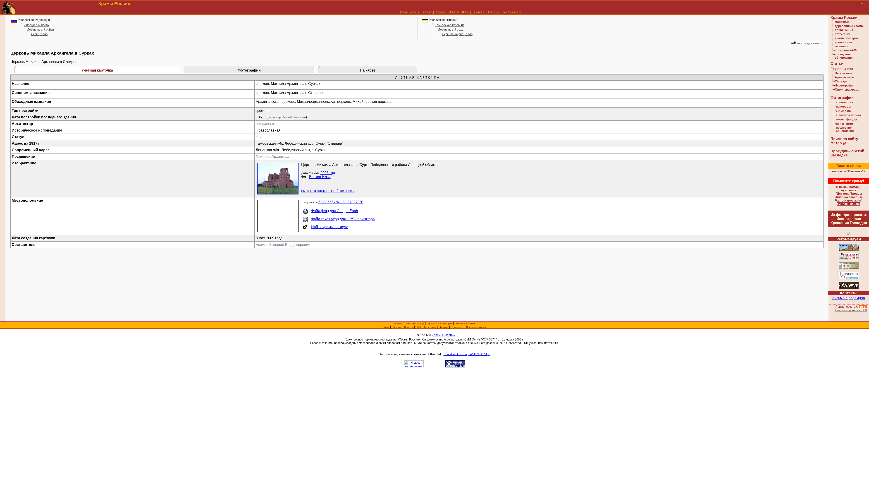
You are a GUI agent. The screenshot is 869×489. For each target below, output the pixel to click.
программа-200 (846, 50)
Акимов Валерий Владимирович (283, 245)
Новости (454, 12)
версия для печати (809, 43)
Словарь (841, 81)
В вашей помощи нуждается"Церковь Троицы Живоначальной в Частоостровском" (848, 193)
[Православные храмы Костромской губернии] (848, 259)
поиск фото (844, 123)
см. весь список (848, 204)
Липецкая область (36, 25)
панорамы (843, 106)
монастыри (843, 22)
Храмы (431, 323)
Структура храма (847, 89)
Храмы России (408, 12)
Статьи (837, 64)
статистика (842, 34)
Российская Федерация (34, 20)
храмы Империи (847, 38)
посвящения (844, 30)
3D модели (844, 111)
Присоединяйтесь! (511, 12)
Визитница (479, 12)
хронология (843, 42)
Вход (860, 3)
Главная (397, 323)
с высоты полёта (848, 115)
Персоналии (843, 73)
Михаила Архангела (272, 156)
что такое (848, 171)
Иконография (845, 85)
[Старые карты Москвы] (848, 288)
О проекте (457, 327)
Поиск (465, 12)
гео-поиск (842, 46)
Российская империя (443, 20)
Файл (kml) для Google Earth (334, 211)
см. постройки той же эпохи (287, 117)
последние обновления (844, 56)
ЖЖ (419, 327)
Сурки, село (39, 34)
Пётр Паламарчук (414, 323)
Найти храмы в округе (329, 227)
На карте (367, 70)
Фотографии (249, 70)
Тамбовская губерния (449, 25)
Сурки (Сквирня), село (457, 34)
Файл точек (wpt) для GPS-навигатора (343, 219)
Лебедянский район (40, 29)
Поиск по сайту (844, 139)
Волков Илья (320, 177)
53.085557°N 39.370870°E (340, 202)
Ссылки (472, 323)
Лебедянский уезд (450, 29)
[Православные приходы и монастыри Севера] (848, 269)
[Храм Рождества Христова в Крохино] (848, 278)
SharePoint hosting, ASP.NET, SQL (467, 354)
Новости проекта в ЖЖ (851, 310)
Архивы (397, 327)
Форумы (492, 12)
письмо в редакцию (848, 298)
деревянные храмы (849, 26)
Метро (836, 143)
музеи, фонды (846, 119)
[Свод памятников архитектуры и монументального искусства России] (848, 250)
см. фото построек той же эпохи (328, 191)
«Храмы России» (443, 335)
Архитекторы (844, 77)
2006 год (327, 173)
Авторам (460, 323)
